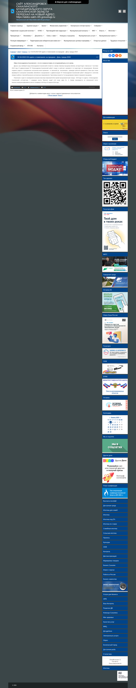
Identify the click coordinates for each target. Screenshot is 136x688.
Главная (13, 52)
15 (108, 427)
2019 (19, 52)
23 (110, 429)
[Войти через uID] (109, 55)
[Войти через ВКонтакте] (113, 55)
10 (112, 424)
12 (117, 424)
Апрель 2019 (115, 417)
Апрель (24, 52)
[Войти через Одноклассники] (120, 55)
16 (110, 427)
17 (112, 427)
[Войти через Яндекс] (116, 55)
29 (108, 432)
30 (110, 432)
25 (115, 429)
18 (115, 427)
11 (115, 424)
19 (117, 427)
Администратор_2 (34, 87)
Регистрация (119, 11)
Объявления (17, 87)
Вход (124, 11)
